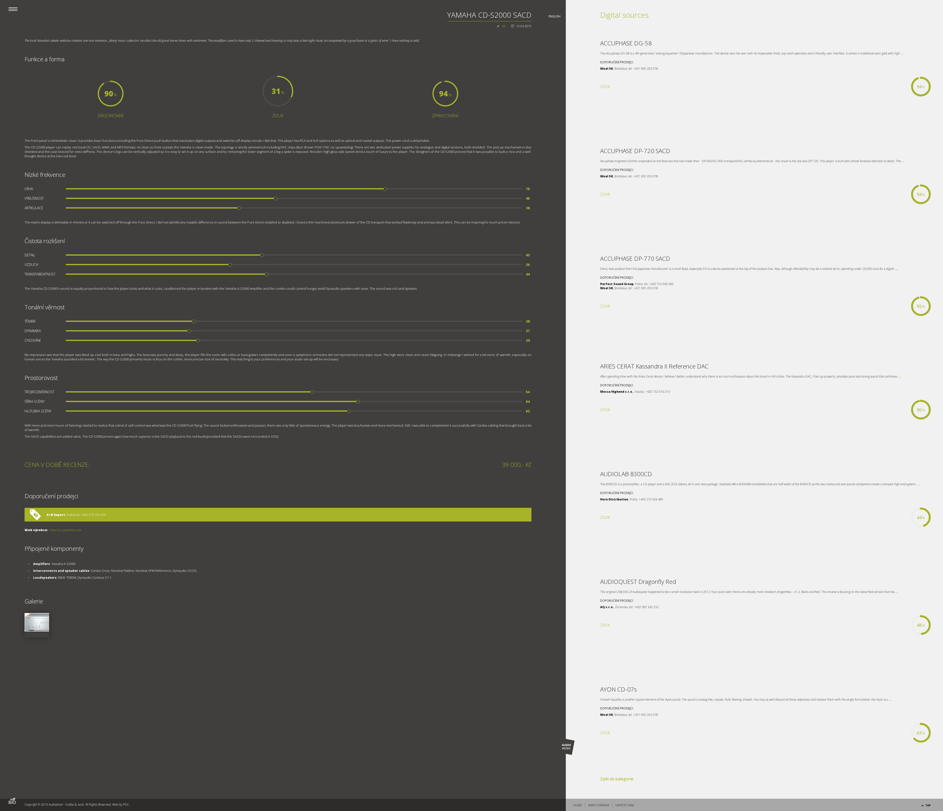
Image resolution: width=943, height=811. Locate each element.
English (554, 16)
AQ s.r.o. (607, 607)
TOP (928, 805)
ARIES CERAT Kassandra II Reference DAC (654, 366)
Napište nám (624, 805)
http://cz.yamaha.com (65, 530)
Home (577, 805)
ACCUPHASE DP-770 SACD (635, 258)
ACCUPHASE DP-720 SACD (635, 151)
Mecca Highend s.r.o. (616, 392)
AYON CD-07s (618, 689)
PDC (126, 804)
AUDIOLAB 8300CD (626, 474)
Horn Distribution (614, 499)
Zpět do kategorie (616, 779)
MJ (503, 26)
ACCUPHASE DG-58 (626, 43)
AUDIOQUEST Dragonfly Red (638, 581)
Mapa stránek (598, 805)
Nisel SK (606, 68)
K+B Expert (56, 514)
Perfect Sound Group (617, 284)
